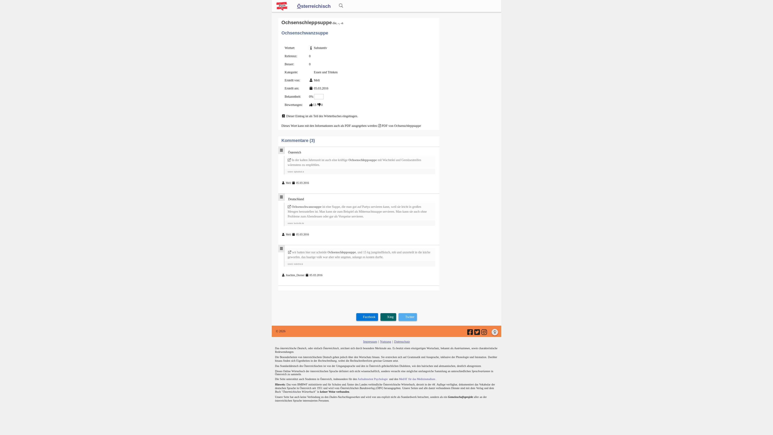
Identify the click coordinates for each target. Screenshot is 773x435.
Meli (317, 80)
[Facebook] (470, 333)
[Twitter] (477, 333)
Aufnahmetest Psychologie (373, 379)
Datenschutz (402, 341)
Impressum (370, 341)
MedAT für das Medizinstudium (417, 379)
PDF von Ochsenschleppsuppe (401, 125)
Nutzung (385, 341)
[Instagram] (484, 333)
